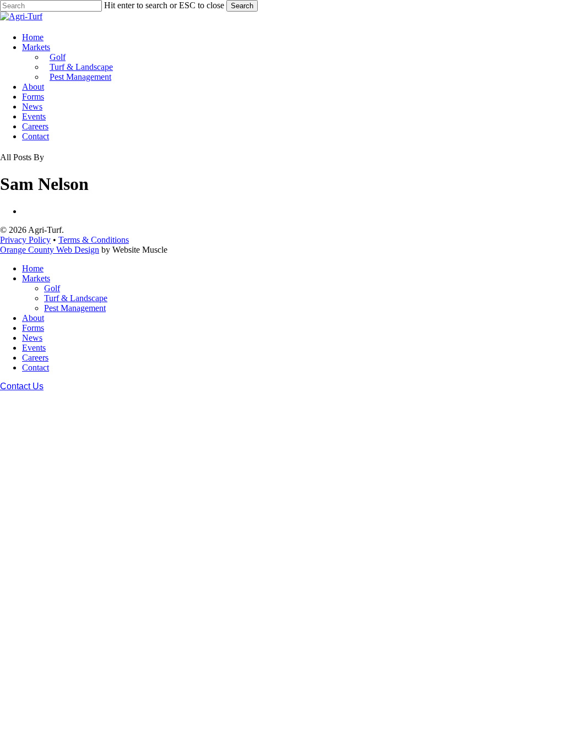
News (32, 337)
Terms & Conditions (93, 239)
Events (34, 347)
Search (242, 6)
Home (33, 268)
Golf (52, 288)
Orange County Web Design (49, 249)
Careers (35, 357)
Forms (33, 328)
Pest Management (75, 308)
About (33, 318)
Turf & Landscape (75, 298)
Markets (36, 278)
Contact (35, 367)
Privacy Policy (25, 239)
